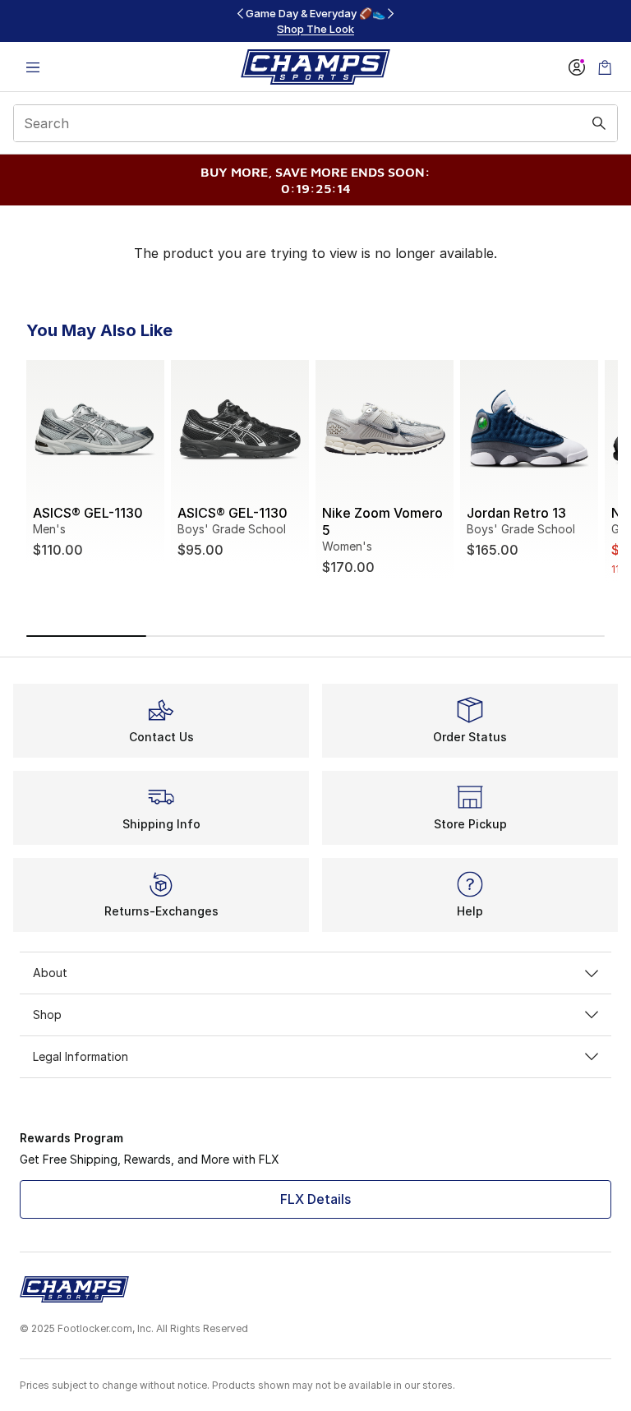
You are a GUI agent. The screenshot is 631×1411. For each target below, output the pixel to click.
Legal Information (80, 1056)
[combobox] (315, 123)
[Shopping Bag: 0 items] (604, 67)
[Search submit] (599, 123)
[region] (315, 20)
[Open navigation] (33, 67)
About (50, 973)
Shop (47, 1014)
